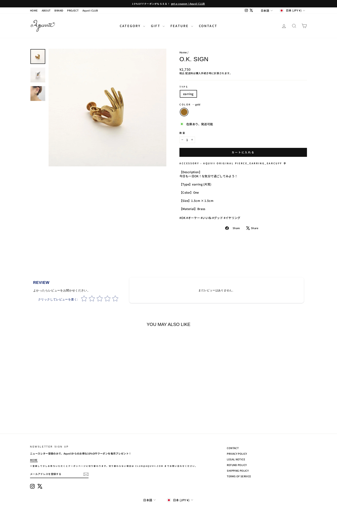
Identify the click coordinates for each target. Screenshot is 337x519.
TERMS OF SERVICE (239, 476)
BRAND (58, 10)
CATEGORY (131, 25)
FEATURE (180, 25)
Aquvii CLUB (90, 10)
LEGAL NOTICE (236, 459)
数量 (182, 132)
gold (184, 112)
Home (183, 52)
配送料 (189, 73)
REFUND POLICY (237, 465)
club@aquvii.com (149, 465)
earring (188, 94)
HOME (34, 10)
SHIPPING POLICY (238, 470)
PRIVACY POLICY (237, 453)
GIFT (156, 25)
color (189, 104)
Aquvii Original (218, 163)
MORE (34, 460)
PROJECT (73, 10)
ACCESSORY (189, 163)
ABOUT (46, 10)
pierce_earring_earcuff (258, 163)
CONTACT (208, 25)
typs (183, 86)
